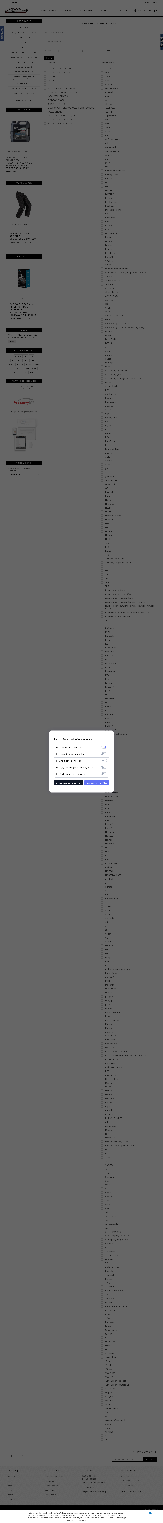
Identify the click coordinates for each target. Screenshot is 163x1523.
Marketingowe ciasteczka (71, 754)
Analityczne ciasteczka (70, 761)
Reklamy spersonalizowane (72, 774)
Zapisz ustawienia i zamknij (68, 783)
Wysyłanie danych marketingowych (76, 767)
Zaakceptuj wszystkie (96, 783)
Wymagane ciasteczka (70, 747)
